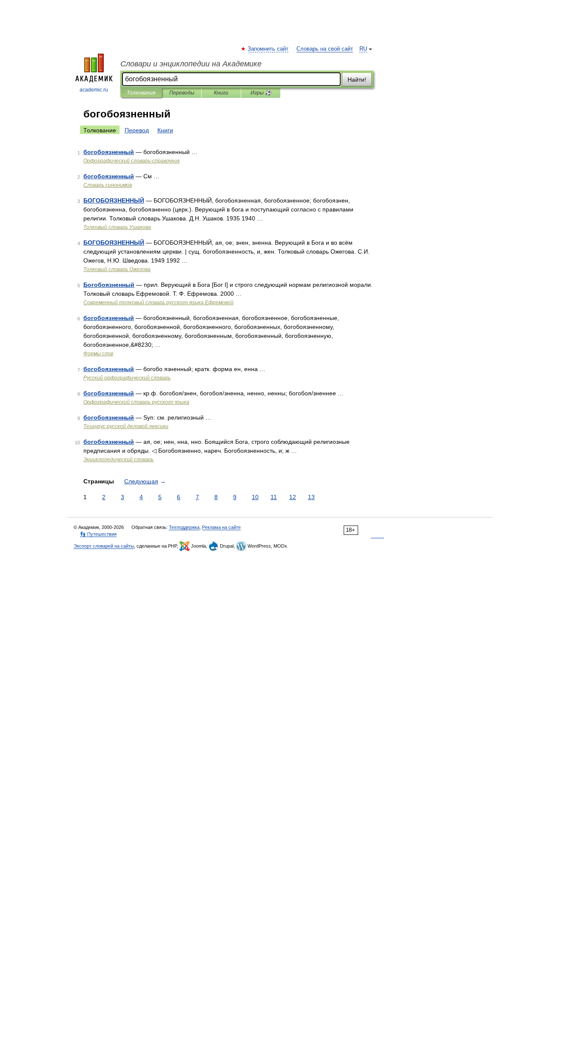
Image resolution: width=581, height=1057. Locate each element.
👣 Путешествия (98, 534)
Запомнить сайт (268, 49)
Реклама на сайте (221, 527)
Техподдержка (184, 527)
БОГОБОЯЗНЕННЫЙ (113, 200)
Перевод (137, 130)
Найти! (356, 79)
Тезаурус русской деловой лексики (125, 426)
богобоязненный (108, 152)
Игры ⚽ (261, 93)
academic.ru (94, 90)
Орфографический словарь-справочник (131, 161)
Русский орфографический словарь (127, 378)
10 (255, 497)
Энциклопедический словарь (118, 460)
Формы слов (98, 354)
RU (363, 49)
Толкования (141, 93)
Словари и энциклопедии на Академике (191, 64)
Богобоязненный (108, 284)
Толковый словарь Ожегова (117, 269)
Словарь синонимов (107, 185)
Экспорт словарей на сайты (104, 545)
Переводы (181, 93)
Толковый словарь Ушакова (117, 227)
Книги (221, 93)
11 (274, 497)
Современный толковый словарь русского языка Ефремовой (158, 303)
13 (311, 497)
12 (292, 497)
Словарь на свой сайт (324, 49)
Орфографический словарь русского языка (136, 402)
